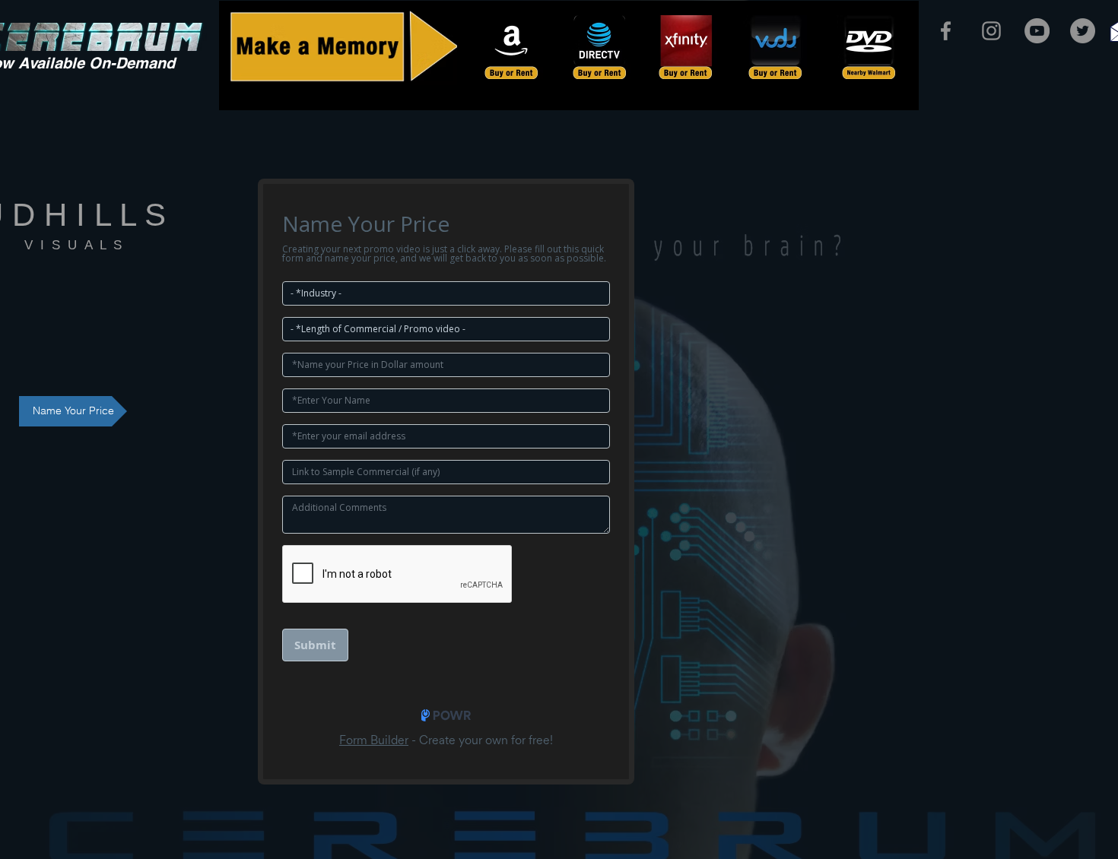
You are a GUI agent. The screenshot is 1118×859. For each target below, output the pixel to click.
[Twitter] (1082, 30)
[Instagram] (991, 30)
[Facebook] (945, 30)
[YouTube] (1037, 30)
